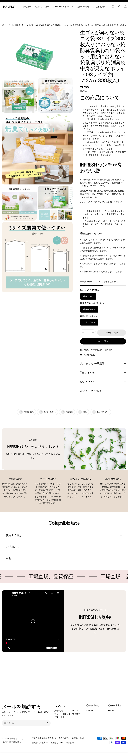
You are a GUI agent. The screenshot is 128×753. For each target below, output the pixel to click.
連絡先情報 (64, 738)
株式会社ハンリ (16, 738)
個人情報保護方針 (40, 742)
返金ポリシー (57, 742)
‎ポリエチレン (89, 322)
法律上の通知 (78, 738)
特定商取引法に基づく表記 (44, 738)
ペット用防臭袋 (14, 25)
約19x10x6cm (89, 309)
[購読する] (47, 723)
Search (89, 710)
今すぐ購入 (103, 341)
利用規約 (70, 742)
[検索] (113, 6)
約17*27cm (88, 296)
